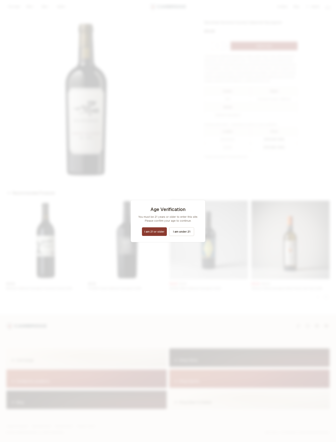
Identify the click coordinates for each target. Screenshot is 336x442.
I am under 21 (181, 231)
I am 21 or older (154, 231)
